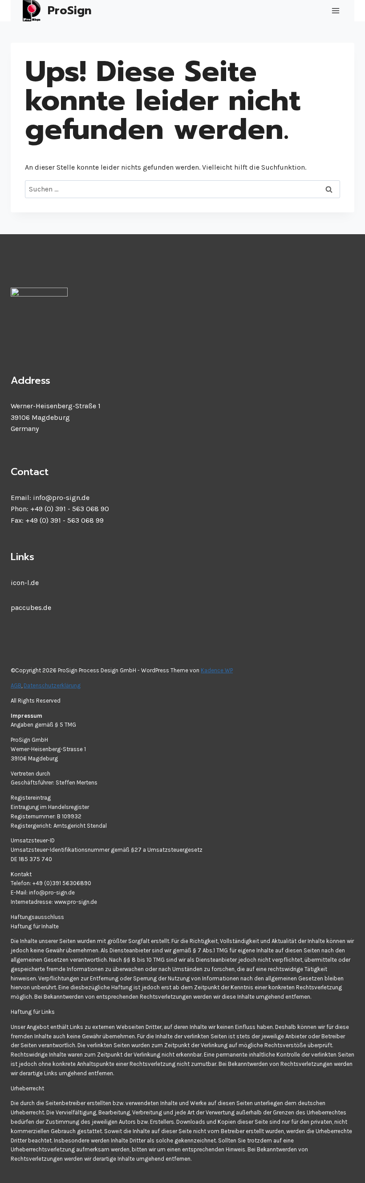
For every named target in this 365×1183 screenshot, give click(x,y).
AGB (16, 685)
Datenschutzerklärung (52, 685)
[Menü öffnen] (335, 11)
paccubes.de (31, 607)
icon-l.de (25, 582)
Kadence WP (217, 670)
